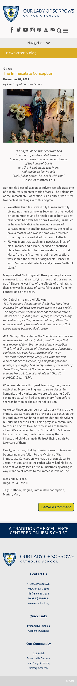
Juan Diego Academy (38, 663)
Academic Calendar (38, 630)
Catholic (16, 490)
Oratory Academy (38, 668)
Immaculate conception (49, 490)
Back (8, 68)
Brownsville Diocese (38, 658)
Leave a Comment (56, 507)
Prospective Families (38, 626)
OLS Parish (39, 653)
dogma (27, 490)
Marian (7, 494)
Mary (17, 494)
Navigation (35, 43)
